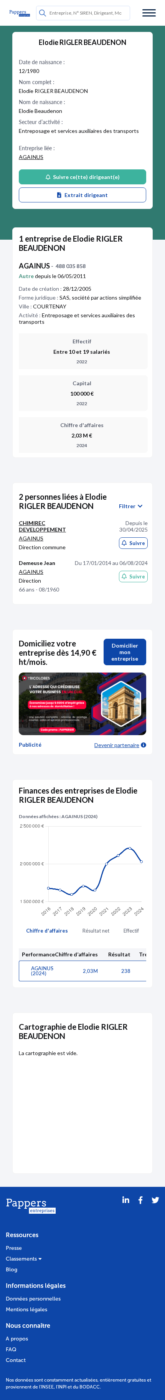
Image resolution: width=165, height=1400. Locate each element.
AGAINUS (31, 157)
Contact (16, 1360)
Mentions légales (26, 1309)
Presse (14, 1248)
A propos (17, 1338)
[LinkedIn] (125, 1209)
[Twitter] (155, 1209)
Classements (22, 1259)
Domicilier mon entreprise (124, 652)
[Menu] (149, 12)
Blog (11, 1269)
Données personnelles (33, 1299)
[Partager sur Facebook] (140, 1209)
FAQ (11, 1349)
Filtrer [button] (128, 506)
